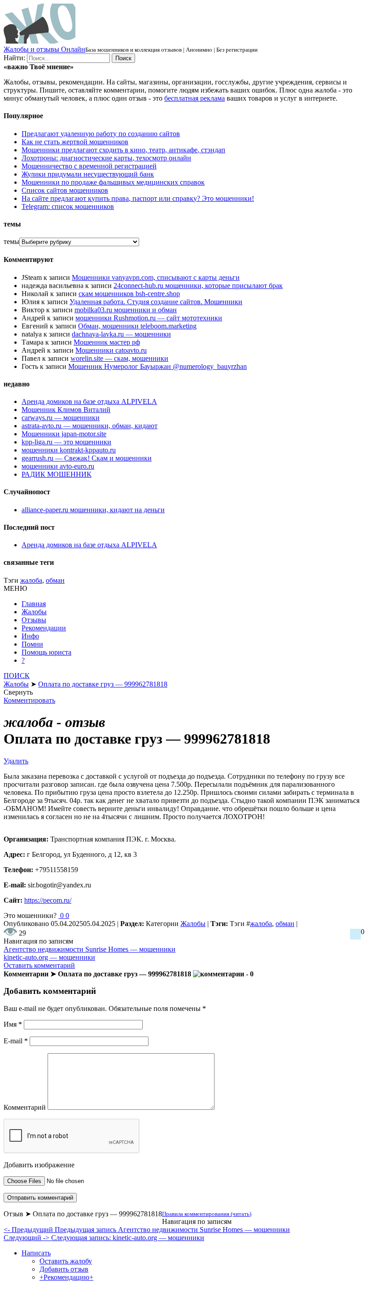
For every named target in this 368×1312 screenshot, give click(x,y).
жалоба (31, 580)
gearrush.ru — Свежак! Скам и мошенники (87, 458)
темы (11, 241)
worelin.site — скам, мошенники (119, 358)
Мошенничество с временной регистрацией (89, 166)
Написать (36, 1253)
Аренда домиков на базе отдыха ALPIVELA (89, 401)
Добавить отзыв (63, 1269)
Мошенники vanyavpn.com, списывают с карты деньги (156, 277)
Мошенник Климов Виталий (66, 409)
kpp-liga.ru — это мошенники (66, 442)
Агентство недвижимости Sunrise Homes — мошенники (89, 949)
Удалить (16, 761)
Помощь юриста (46, 652)
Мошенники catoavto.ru (111, 350)
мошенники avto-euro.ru (58, 466)
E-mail (16, 1041)
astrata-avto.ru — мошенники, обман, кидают (90, 426)
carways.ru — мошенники (61, 417)
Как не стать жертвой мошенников (75, 142)
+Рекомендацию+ (66, 1277)
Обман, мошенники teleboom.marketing (137, 326)
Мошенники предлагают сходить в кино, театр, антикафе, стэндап (123, 150)
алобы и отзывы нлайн (44, 49)
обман (55, 580)
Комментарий (25, 1107)
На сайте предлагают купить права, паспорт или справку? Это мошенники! (138, 198)
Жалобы (34, 612)
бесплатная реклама (194, 98)
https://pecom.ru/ (47, 900)
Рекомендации (44, 628)
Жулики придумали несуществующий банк (88, 174)
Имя (13, 1024)
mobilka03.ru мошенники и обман (125, 310)
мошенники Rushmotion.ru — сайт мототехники (148, 318)
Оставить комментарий (39, 965)
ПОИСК (17, 675)
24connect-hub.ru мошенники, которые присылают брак (198, 285)
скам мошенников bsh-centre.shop (129, 293)
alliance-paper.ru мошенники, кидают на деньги (93, 510)
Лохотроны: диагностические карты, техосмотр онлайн (106, 158)
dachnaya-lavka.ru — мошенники (121, 334)
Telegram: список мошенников (68, 206)
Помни (32, 644)
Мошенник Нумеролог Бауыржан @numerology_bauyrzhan (157, 366)
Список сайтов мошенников (65, 190)
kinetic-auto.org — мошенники (49, 957)
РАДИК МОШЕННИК (57, 474)
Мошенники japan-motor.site (64, 434)
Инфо (30, 636)
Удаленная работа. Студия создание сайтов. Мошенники (156, 302)
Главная (34, 603)
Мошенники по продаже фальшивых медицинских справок (113, 182)
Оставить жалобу (65, 1261)
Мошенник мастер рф (107, 342)
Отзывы (34, 620)
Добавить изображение (39, 1165)
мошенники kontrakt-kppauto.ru (69, 450)
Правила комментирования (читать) (206, 1213)
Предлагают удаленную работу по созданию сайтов (101, 133)
